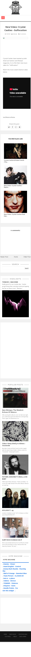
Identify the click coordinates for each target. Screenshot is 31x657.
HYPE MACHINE (9, 560)
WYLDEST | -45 (8, 510)
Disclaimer (22, 636)
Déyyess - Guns (9, 586)
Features (8, 636)
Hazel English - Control (12, 566)
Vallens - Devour (10, 581)
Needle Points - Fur (11, 588)
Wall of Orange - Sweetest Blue (15, 573)
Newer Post (4, 257)
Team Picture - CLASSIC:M (14, 576)
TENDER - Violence (11, 583)
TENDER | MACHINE (10, 282)
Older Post (27, 257)
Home (16, 257)
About (15, 636)
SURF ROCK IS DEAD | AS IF (12, 540)
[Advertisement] (15, 350)
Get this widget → (9, 591)
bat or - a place (9, 578)
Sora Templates (16, 651)
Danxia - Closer (9, 564)
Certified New (23, 634)
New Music (12, 634)
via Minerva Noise (9, 117)
